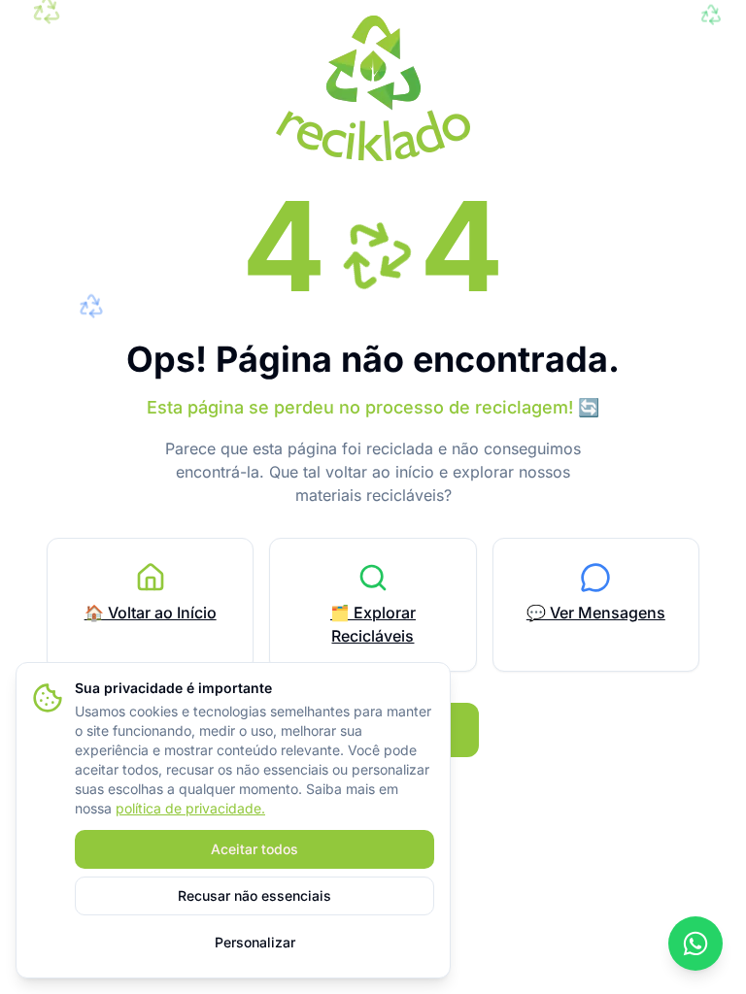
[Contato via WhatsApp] (695, 943)
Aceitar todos (254, 849)
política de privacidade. (190, 808)
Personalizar (255, 942)
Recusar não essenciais (254, 895)
